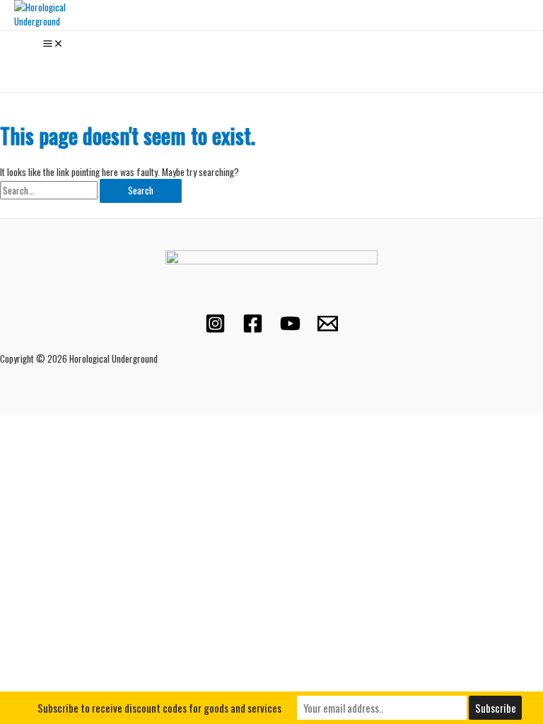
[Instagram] (215, 329)
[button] (19, 64)
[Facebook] (253, 329)
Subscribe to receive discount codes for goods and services (159, 708)
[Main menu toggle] (53, 44)
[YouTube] (290, 329)
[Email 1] (327, 329)
